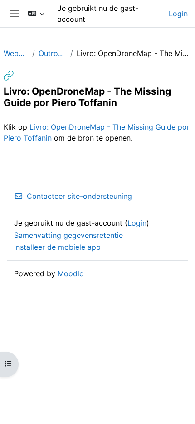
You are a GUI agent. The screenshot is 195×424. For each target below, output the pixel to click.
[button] (35, 13)
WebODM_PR (16, 53)
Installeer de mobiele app (57, 247)
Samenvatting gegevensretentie (68, 235)
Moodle (70, 273)
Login (178, 13)
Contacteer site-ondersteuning (79, 196)
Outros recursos (52, 53)
